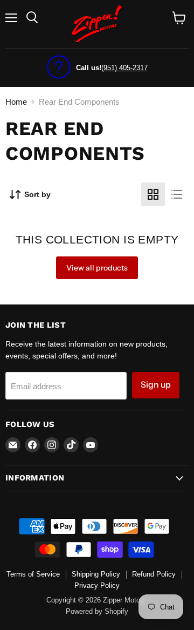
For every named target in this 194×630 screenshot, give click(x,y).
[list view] (177, 194)
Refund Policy (154, 574)
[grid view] (153, 194)
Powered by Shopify (97, 611)
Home (16, 101)
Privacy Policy (97, 585)
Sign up (156, 385)
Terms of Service (33, 574)
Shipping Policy (96, 574)
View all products (97, 268)
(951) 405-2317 (124, 68)
